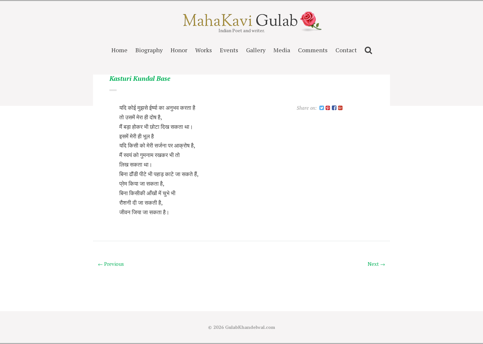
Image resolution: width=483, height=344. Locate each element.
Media (281, 50)
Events (229, 50)
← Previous (111, 264)
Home (119, 50)
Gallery (255, 50)
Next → (376, 264)
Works (203, 50)
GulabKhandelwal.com (250, 327)
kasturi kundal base (139, 79)
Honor (179, 50)
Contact (346, 50)
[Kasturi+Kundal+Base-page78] (321, 108)
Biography (149, 50)
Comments (313, 50)
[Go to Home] (241, 24)
